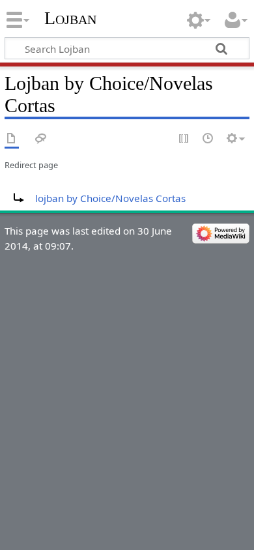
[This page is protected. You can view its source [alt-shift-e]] (184, 139)
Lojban (70, 18)
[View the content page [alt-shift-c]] (12, 139)
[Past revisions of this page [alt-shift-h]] (208, 139)
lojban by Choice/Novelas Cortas (110, 198)
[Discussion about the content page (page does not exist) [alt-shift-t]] (41, 139)
